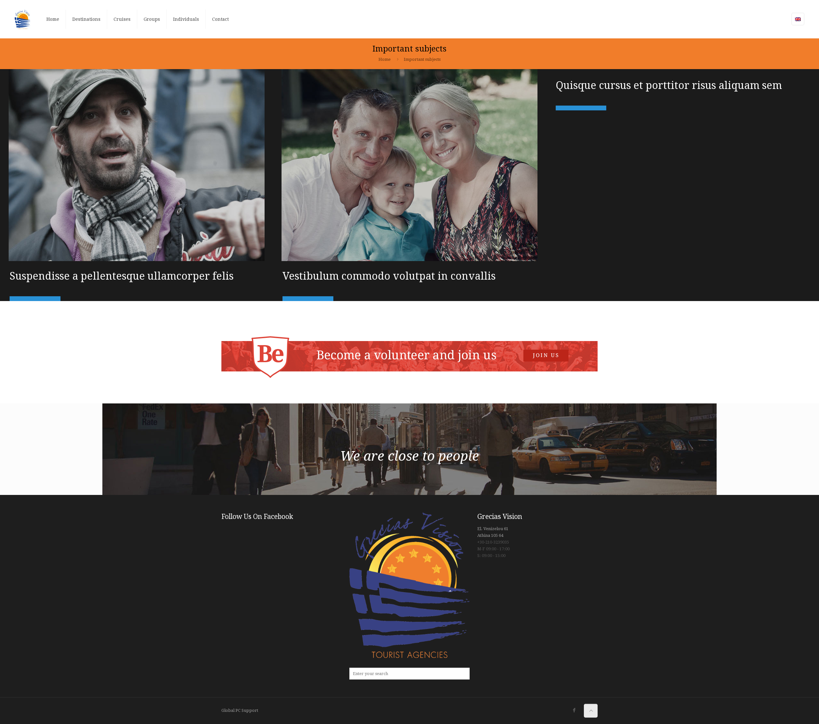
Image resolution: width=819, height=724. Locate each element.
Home (384, 59)
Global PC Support (239, 710)
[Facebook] (574, 710)
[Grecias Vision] (23, 19)
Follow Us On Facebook (257, 517)
